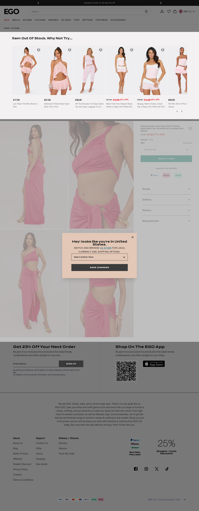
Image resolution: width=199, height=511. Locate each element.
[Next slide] (160, 3)
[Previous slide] (38, 3)
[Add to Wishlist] (39, 50)
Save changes (99, 267)
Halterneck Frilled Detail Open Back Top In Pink (56, 105)
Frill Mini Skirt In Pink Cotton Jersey (180, 105)
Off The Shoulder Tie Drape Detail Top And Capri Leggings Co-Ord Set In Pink (89, 105)
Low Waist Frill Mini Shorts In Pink (25, 105)
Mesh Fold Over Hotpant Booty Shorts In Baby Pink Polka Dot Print (119, 105)
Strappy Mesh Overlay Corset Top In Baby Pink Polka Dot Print (151, 105)
